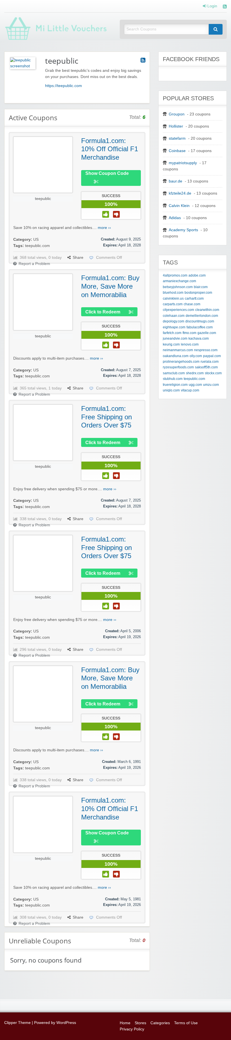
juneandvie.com (175, 338)
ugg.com (195, 385)
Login (211, 6)
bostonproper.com (198, 293)
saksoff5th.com (206, 367)
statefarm (177, 138)
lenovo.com (190, 344)
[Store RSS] (143, 60)
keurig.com (171, 344)
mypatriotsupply (183, 163)
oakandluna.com (175, 356)
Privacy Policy (132, 1029)
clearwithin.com (207, 310)
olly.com (196, 356)
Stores (140, 1023)
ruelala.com (210, 362)
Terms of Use (186, 1023)
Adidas (175, 218)
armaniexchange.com (179, 281)
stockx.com (213, 373)
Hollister (176, 126)
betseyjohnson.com (178, 287)
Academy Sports (183, 230)
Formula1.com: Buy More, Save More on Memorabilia (110, 286)
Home (125, 1023)
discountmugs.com (199, 321)
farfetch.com (172, 333)
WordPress (66, 1023)
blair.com (201, 287)
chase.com (192, 304)
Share (78, 257)
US (36, 239)
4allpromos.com (175, 275)
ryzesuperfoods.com (178, 367)
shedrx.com (195, 373)
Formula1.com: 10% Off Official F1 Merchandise (109, 149)
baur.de (175, 181)
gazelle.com (206, 333)
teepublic (43, 199)
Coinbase (177, 151)
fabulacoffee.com (199, 327)
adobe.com (197, 275)
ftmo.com (189, 333)
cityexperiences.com (178, 310)
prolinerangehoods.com (181, 362)
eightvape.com (174, 327)
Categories (160, 1023)
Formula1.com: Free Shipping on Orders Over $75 (106, 417)
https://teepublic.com (63, 86)
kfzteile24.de (180, 193)
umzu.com (211, 385)
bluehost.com (173, 293)
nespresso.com (205, 350)
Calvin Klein (179, 206)
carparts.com (173, 304)
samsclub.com (174, 373)
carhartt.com (194, 298)
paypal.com (212, 356)
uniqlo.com (171, 390)
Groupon (177, 114)
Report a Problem (34, 264)
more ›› (104, 228)
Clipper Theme (17, 1023)
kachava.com (198, 338)
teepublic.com (37, 246)
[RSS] (225, 7)
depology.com (173, 321)
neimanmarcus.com (178, 350)
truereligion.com (175, 385)
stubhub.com (173, 379)
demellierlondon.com (202, 316)
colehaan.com (174, 316)
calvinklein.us (173, 298)
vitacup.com (190, 390)
